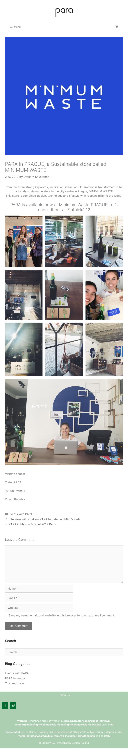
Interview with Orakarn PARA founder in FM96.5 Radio (45, 519)
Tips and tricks (15, 683)
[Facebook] (5, 705)
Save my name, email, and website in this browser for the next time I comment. (62, 615)
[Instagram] (13, 705)
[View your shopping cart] (116, 27)
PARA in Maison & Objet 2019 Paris (32, 524)
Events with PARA (21, 514)
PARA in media (15, 678)
